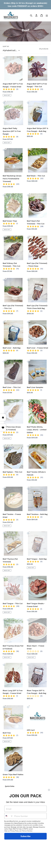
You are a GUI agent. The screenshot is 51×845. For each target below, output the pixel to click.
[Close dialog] (49, 790)
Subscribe (25, 836)
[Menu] (46, 15)
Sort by (6, 46)
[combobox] (8, 816)
